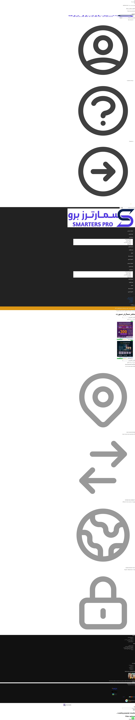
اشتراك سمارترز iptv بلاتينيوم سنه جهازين (126, 357)
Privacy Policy (130, 640)
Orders (131, 638)
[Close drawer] (134, 3)
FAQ (132, 649)
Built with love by (131, 684)
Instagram (131, 301)
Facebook (131, 299)
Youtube (131, 669)
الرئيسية (133, 310)
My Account (130, 19)
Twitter (131, 300)
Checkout (131, 141)
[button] (133, 203)
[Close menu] (134, 0)
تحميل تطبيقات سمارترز (128, 639)
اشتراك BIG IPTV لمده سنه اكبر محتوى (126, 338)
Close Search (132, 719)
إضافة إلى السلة (120, 339)
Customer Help (130, 80)
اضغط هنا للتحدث (131, 308)
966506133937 (125, 5)
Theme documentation (131, 11)
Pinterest (131, 668)
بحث (121, 17)
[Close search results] (134, 710)
